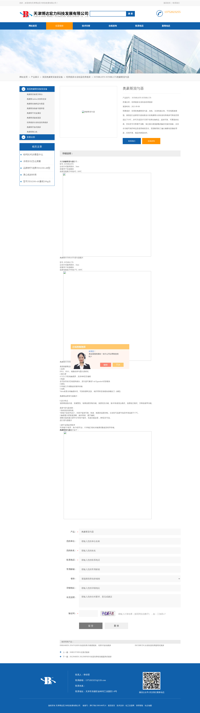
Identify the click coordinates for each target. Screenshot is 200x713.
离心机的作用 (29, 175)
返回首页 (167, 3)
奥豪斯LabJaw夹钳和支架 (36, 99)
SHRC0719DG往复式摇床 (79, 652)
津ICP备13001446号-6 (98, 706)
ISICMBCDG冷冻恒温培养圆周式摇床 (149, 645)
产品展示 (35, 77)
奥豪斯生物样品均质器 (35, 104)
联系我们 (176, 3)
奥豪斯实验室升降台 (35, 94)
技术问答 (86, 26)
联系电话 (139, 26)
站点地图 (148, 706)
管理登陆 (139, 706)
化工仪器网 (129, 706)
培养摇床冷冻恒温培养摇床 (78, 77)
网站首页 (33, 26)
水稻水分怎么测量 (32, 161)
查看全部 (31, 137)
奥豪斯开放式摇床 (34, 127)
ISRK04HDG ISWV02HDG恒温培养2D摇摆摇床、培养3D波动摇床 (85, 645)
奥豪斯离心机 (32, 132)
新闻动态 (166, 26)
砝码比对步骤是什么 (33, 154)
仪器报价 (59, 26)
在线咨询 (113, 26)
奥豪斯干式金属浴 (34, 113)
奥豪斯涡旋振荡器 (34, 118)
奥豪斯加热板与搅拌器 (35, 108)
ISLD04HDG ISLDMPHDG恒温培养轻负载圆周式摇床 (91, 657)
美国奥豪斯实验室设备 (52, 77)
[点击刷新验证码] (108, 613)
